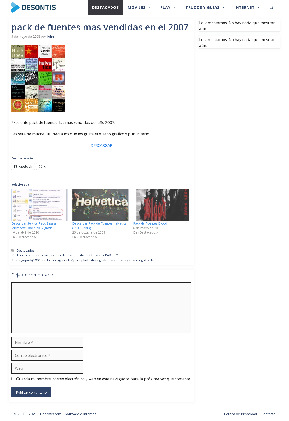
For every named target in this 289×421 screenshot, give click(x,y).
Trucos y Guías (202, 7)
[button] (271, 7)
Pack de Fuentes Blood (150, 223)
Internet (245, 7)
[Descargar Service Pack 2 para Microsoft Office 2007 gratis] (39, 205)
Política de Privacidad (240, 414)
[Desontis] (33, 7)
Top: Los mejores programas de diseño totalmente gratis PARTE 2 (67, 255)
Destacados (105, 7)
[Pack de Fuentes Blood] (161, 205)
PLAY (165, 7)
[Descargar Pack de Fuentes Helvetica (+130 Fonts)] (100, 205)
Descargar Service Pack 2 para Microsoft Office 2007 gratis (33, 225)
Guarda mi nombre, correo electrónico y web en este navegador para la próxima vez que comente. (103, 378)
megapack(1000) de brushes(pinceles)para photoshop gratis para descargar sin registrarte (85, 260)
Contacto (268, 414)
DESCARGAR (101, 145)
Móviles (136, 7)
